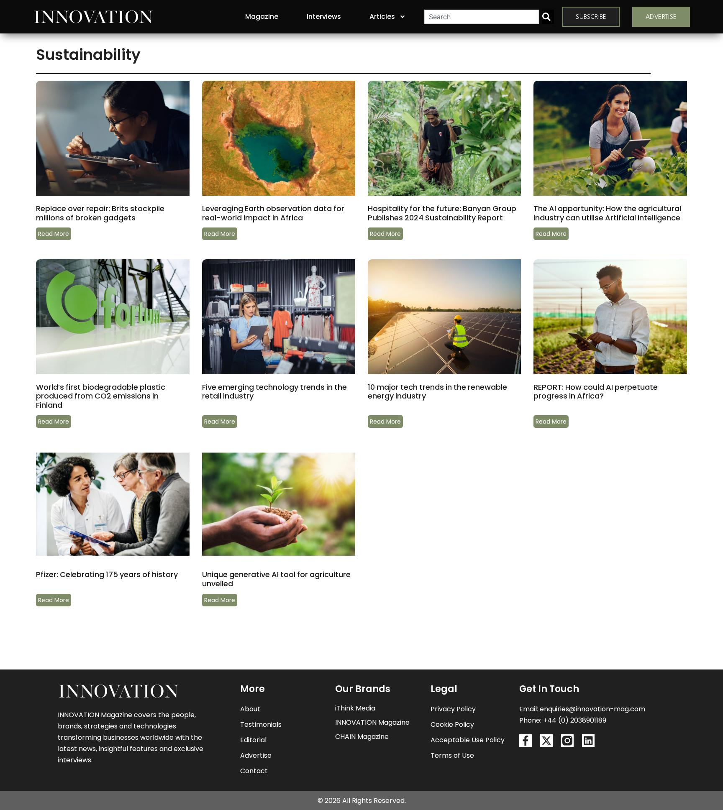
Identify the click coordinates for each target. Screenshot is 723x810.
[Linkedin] (588, 740)
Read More (53, 234)
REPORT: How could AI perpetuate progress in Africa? (595, 391)
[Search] (548, 17)
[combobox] (481, 17)
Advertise (256, 755)
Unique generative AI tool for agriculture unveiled (276, 579)
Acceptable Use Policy (468, 740)
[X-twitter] (546, 740)
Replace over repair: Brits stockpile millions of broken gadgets (100, 213)
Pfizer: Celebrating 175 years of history (107, 574)
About (250, 709)
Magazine (261, 16)
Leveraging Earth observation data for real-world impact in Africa (273, 213)
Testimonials (261, 724)
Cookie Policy (452, 724)
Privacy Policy (453, 709)
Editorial (253, 740)
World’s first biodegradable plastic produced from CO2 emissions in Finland (100, 396)
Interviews (324, 16)
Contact (254, 771)
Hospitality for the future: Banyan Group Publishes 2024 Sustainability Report (442, 213)
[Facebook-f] (525, 740)
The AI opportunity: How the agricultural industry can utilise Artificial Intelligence (607, 213)
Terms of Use (452, 755)
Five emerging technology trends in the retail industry (274, 391)
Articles (382, 16)
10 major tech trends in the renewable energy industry (437, 391)
